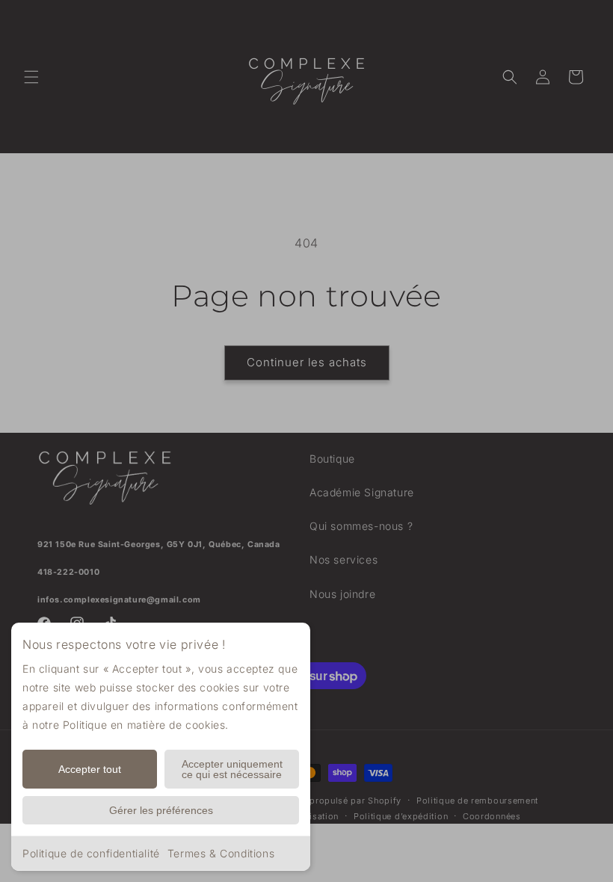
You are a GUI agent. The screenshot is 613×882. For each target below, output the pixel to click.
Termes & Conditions (220, 853)
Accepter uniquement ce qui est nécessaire (232, 769)
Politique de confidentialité (91, 853)
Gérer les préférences (161, 810)
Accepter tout (89, 769)
